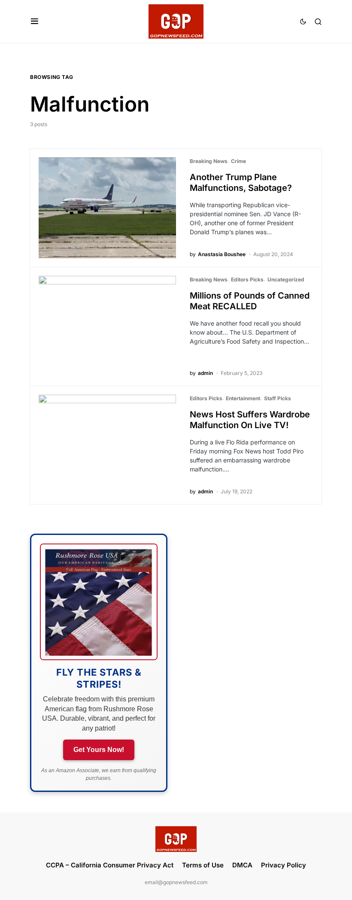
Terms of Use (203, 865)
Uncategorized (285, 279)
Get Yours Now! (98, 749)
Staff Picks (277, 398)
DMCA (242, 865)
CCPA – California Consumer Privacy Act (109, 865)
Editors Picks (247, 279)
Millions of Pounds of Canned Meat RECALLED (250, 300)
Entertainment (243, 398)
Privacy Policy (283, 865)
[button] (34, 21)
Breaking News (209, 161)
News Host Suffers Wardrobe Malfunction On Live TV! (250, 419)
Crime (238, 161)
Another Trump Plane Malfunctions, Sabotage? (241, 182)
